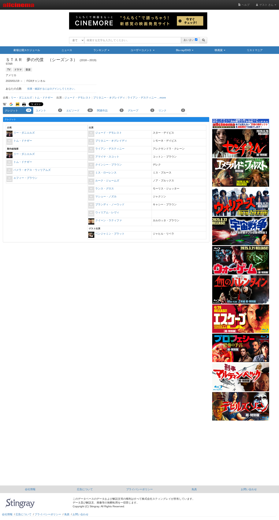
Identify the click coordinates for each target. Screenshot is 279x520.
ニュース (66, 50)
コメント (48, 110)
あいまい (189, 40)
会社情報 (30, 489)
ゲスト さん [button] (266, 4)
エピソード (78, 110)
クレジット (17, 110)
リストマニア (255, 50)
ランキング (100, 50)
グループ (140, 110)
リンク (171, 110)
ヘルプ (245, 4)
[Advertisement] (240, 89)
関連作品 (109, 110)
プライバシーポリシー (139, 489)
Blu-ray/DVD (184, 50)
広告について (85, 489)
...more (161, 97)
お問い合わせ (249, 489)
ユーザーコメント (142, 50)
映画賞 (219, 50)
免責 (194, 489)
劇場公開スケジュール (26, 50)
